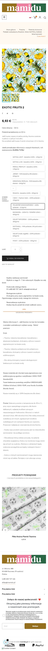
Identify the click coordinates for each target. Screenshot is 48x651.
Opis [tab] (24, 309)
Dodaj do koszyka (16, 258)
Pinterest (12, 113)
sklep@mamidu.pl (8, 582)
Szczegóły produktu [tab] (24, 312)
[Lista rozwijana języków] (30, 17)
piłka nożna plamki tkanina (24, 537)
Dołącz (35, 626)
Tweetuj (7, 113)
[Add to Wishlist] (5, 530)
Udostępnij (2, 113)
